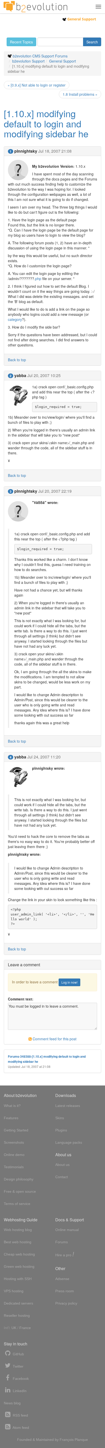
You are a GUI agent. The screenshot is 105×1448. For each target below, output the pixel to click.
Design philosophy (18, 1179)
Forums (61, 1242)
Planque (81, 1440)
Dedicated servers (18, 1303)
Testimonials (14, 1167)
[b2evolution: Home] (35, 6)
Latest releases (67, 1106)
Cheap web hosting (19, 1254)
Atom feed (20, 1428)
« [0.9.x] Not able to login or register (36, 85)
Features (11, 1118)
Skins (59, 1118)
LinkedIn (19, 1391)
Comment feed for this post (54, 1038)
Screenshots (14, 1142)
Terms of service (17, 1204)
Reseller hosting (17, 1315)
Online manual (67, 1230)
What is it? (12, 1106)
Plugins (61, 1130)
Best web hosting (17, 1242)
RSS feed (20, 1415)
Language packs (68, 1142)
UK (13, 1328)
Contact (61, 1177)
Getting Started (16, 1130)
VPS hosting (13, 1291)
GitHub (18, 1354)
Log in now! (69, 982)
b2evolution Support (28, 61)
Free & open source (20, 1191)
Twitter (17, 1366)
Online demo (14, 1155)
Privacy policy (66, 1303)
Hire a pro (64, 1255)
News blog (12, 1403)
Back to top (17, 359)
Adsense (62, 1279)
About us (62, 1165)
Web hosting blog (18, 1230)
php (38, 278)
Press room (64, 1291)
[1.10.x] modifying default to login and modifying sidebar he (46, 123)
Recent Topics (21, 41)
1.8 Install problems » (80, 94)
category (15, 319)
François (67, 1440)
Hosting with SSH (18, 1279)
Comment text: (20, 998)
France (25, 1328)
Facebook (20, 1379)
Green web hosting (19, 1266)
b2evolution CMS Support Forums (40, 55)
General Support (81, 19)
